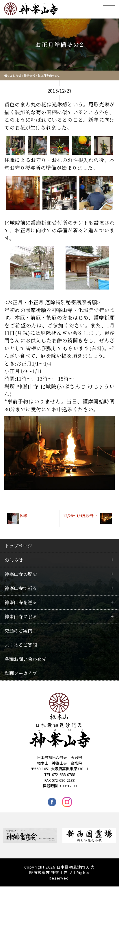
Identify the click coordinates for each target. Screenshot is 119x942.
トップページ (18, 545)
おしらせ (15, 75)
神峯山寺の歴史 (21, 574)
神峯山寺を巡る (21, 602)
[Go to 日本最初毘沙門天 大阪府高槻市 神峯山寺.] (6, 75)
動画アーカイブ (21, 673)
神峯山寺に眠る (21, 616)
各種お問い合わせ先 (25, 659)
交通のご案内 (18, 630)
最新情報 (29, 75)
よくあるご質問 (21, 644)
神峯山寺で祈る (21, 588)
